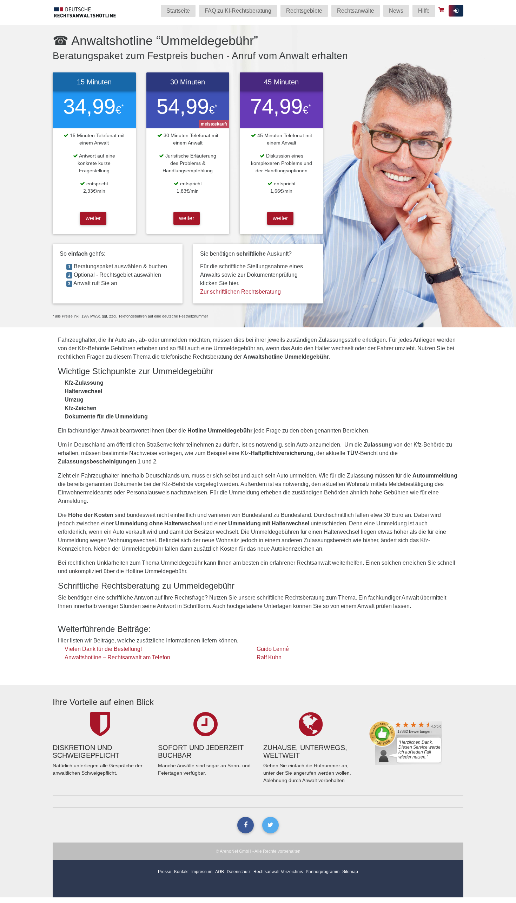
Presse (164, 871)
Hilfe (424, 11)
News (396, 11)
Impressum (201, 871)
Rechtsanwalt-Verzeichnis (278, 871)
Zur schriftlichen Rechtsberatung (240, 292)
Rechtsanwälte (355, 11)
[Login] (456, 11)
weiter (93, 218)
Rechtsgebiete (304, 11)
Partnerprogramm (322, 871)
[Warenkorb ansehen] (442, 10)
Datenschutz (239, 871)
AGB (219, 871)
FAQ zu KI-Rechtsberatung (238, 11)
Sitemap (350, 871)
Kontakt (181, 871)
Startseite (178, 11)
